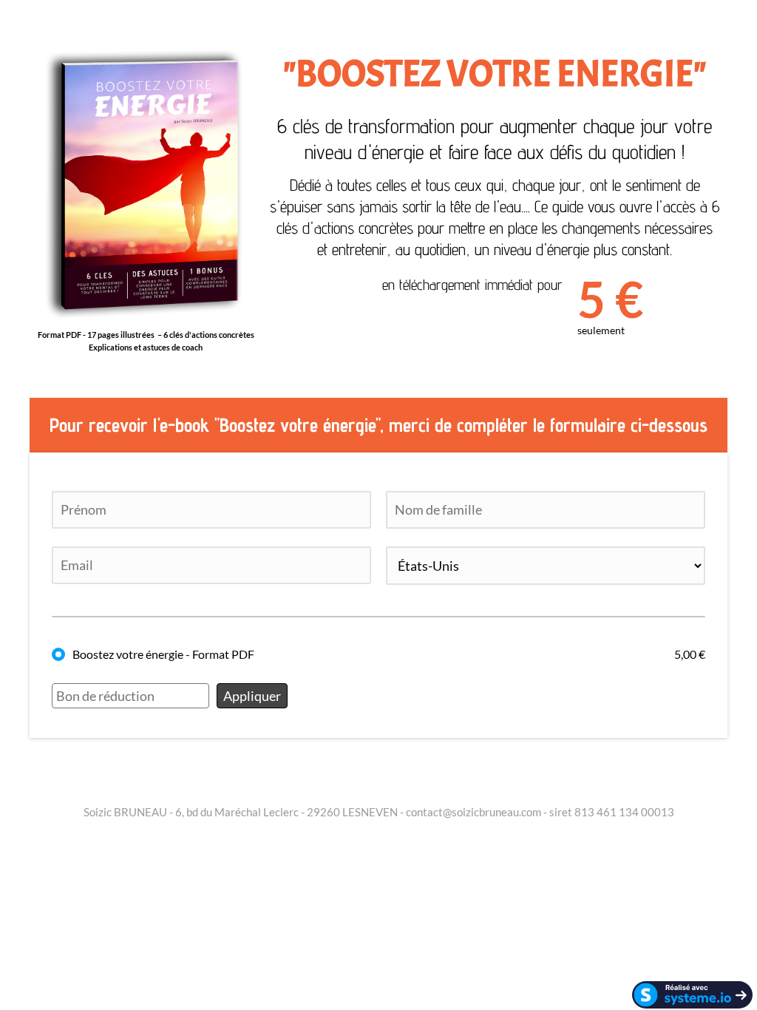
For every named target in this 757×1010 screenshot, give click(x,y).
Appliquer (252, 696)
